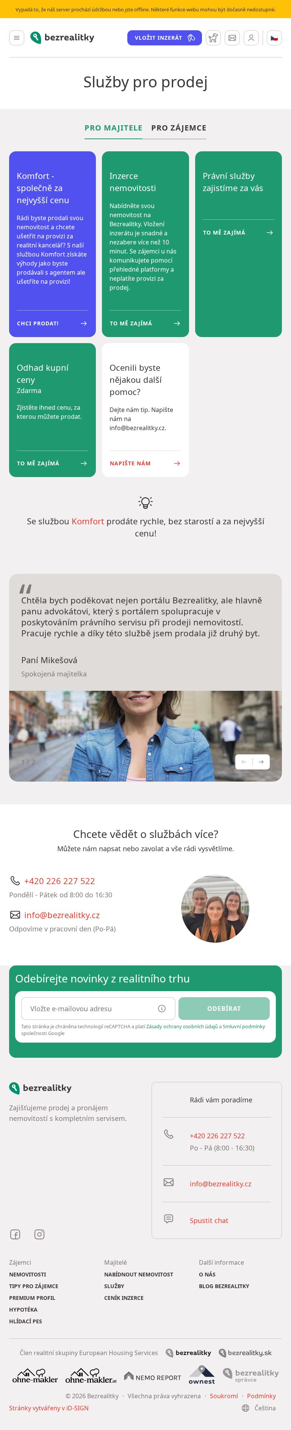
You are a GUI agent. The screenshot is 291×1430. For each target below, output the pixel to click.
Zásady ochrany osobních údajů (182, 1026)
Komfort (88, 521)
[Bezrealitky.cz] (188, 1352)
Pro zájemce (179, 128)
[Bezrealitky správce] (251, 1375)
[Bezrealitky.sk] (245, 1352)
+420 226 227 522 (59, 880)
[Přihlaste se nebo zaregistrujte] (251, 37)
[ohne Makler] (35, 1375)
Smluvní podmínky (244, 1026)
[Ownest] (202, 1375)
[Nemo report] (152, 1375)
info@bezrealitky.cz (62, 914)
